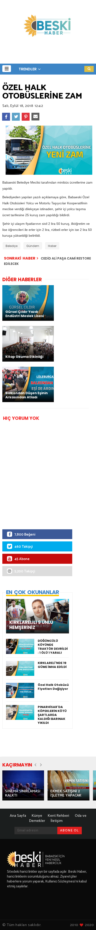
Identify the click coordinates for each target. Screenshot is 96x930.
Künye (37, 816)
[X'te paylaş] (16, 117)
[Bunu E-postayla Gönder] (35, 117)
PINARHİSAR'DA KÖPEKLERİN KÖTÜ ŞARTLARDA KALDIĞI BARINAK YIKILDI (52, 715)
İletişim (56, 821)
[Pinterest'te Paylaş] (26, 117)
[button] (6, 68)
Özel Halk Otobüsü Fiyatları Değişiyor (53, 687)
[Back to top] (84, 919)
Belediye (11, 246)
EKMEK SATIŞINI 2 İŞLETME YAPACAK (65, 793)
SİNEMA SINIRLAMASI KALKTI (22, 793)
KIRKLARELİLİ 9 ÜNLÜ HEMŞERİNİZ (31, 625)
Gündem (32, 246)
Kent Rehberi (58, 816)
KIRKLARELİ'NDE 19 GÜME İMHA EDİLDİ (52, 665)
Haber (52, 246)
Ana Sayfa (18, 816)
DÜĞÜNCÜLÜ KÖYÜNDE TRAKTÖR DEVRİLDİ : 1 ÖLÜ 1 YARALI (53, 647)
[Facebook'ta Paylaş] (6, 117)
